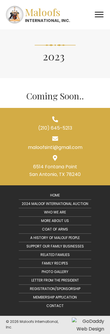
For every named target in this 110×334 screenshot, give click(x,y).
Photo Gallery (55, 271)
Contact (55, 305)
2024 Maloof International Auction (55, 203)
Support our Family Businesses (55, 246)
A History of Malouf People (55, 237)
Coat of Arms (55, 229)
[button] (99, 14)
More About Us (55, 220)
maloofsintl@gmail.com (55, 147)
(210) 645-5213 (55, 128)
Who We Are (55, 212)
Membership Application (55, 297)
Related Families (55, 254)
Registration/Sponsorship (55, 288)
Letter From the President (55, 280)
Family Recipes (55, 263)
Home (55, 195)
